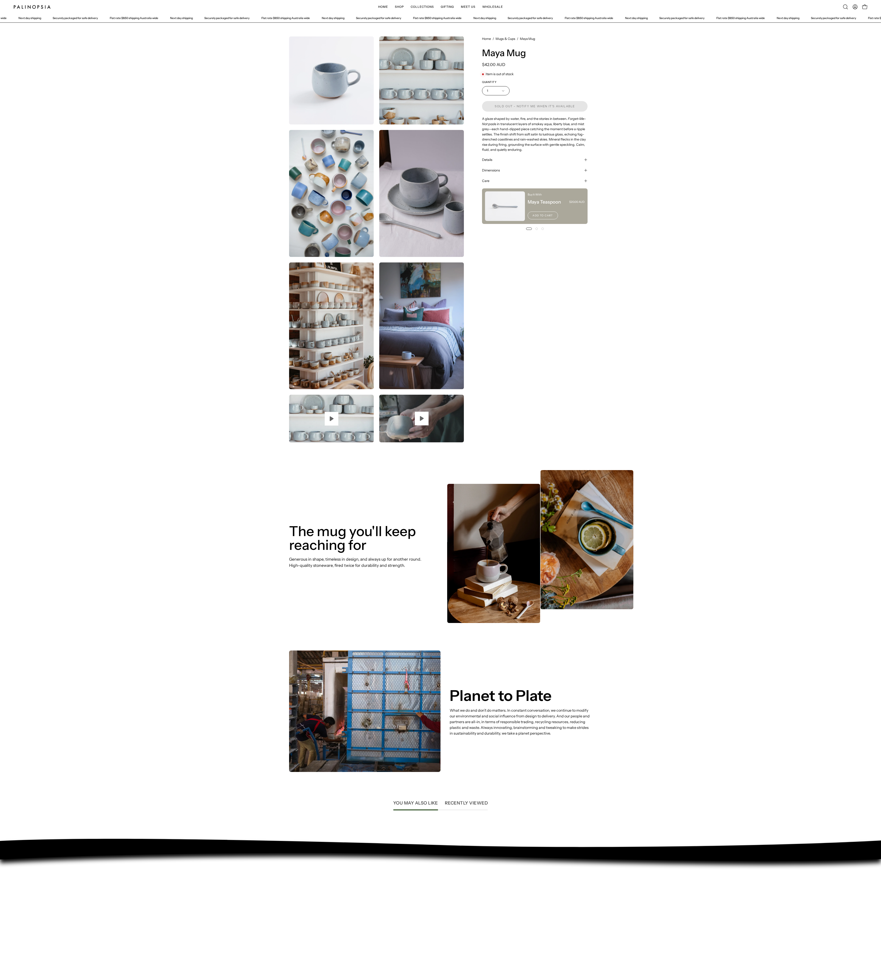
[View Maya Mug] (331, 418)
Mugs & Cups (505, 39)
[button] (399, 7)
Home (486, 39)
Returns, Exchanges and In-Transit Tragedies (327, 900)
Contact (296, 870)
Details (487, 160)
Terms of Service (303, 893)
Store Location (301, 885)
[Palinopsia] (32, 7)
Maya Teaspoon (544, 202)
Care (485, 181)
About (294, 878)
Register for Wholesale (308, 908)
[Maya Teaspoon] (505, 206)
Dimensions (491, 170)
